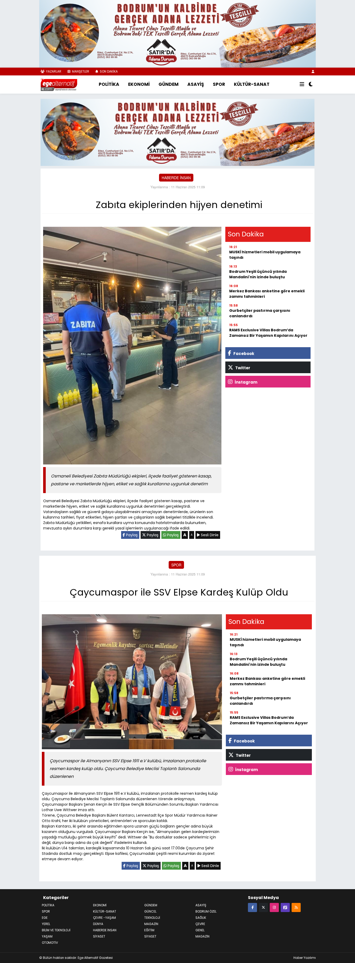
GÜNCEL (150, 911)
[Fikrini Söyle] (285, 906)
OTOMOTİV (50, 942)
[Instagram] (274, 906)
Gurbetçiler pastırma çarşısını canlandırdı (259, 312)
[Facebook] (252, 906)
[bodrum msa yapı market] (177, 33)
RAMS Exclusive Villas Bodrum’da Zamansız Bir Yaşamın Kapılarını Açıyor (268, 332)
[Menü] (302, 84)
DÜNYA (98, 923)
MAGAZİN (151, 923)
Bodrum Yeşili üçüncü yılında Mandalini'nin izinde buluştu (258, 273)
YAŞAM (47, 936)
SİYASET (99, 936)
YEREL (46, 923)
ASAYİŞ (195, 84)
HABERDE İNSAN (176, 176)
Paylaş (131, 534)
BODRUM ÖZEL (205, 911)
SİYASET (150, 936)
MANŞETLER (80, 71)
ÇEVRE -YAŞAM (104, 917)
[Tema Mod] (310, 84)
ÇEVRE (200, 923)
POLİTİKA (109, 84)
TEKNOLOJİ (152, 917)
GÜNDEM (169, 84)
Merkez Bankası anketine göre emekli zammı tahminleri (267, 293)
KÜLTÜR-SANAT (251, 84)
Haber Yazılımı (304, 957)
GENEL (200, 929)
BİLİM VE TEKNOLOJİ (56, 929)
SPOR (219, 84)
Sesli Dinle (209, 534)
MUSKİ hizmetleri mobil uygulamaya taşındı (264, 254)
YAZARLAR (53, 71)
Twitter (242, 367)
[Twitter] (263, 906)
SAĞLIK (200, 917)
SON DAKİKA (108, 71)
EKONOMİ (139, 84)
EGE (45, 917)
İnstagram (245, 381)
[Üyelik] (313, 71)
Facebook (243, 353)
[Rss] (296, 906)
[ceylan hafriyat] (177, 131)
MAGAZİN (202, 936)
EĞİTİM (149, 929)
